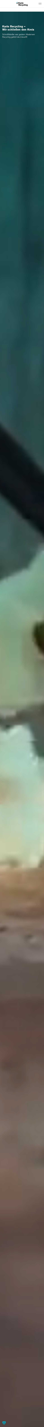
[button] (4, 1423)
